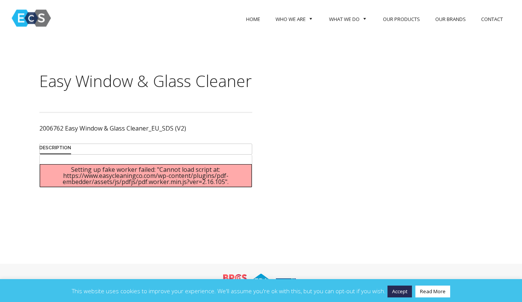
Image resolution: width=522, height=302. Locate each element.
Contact (492, 19)
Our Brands (450, 19)
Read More (433, 291)
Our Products (401, 19)
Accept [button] (399, 291)
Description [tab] (55, 147)
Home (253, 19)
